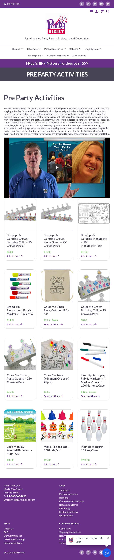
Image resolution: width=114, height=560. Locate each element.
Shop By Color (92, 48)
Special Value (79, 55)
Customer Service (69, 523)
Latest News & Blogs (14, 539)
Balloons (73, 48)
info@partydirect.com (22, 499)
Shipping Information (70, 532)
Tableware (32, 48)
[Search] (107, 11)
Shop (62, 485)
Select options (52, 324)
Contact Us (65, 528)
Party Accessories (53, 48)
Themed (16, 48)
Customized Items (56, 55)
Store (7, 523)
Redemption (34, 55)
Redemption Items (68, 504)
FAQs (7, 532)
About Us (9, 528)
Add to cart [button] (13, 256)
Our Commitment (13, 535)
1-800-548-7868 (17, 496)
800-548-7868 (13, 4)
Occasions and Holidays (71, 501)
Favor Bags (65, 508)
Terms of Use (66, 542)
